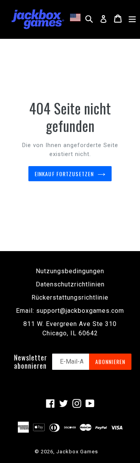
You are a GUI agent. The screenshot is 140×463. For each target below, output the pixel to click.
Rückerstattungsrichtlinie (70, 297)
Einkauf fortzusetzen (64, 174)
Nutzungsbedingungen (70, 271)
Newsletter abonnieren (30, 362)
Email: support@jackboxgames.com (70, 310)
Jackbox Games (77, 451)
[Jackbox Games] (38, 18)
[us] (76, 17)
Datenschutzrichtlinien (70, 284)
